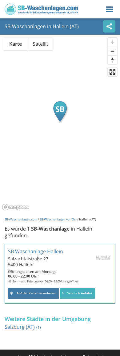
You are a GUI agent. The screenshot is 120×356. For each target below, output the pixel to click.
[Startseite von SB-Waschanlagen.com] (41, 13)
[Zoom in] (112, 42)
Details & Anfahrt (79, 293)
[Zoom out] (112, 51)
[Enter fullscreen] (112, 71)
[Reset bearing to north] (112, 60)
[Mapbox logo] (15, 207)
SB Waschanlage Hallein (35, 251)
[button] (60, 112)
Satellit (40, 43)
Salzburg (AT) (23, 326)
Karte (15, 43)
